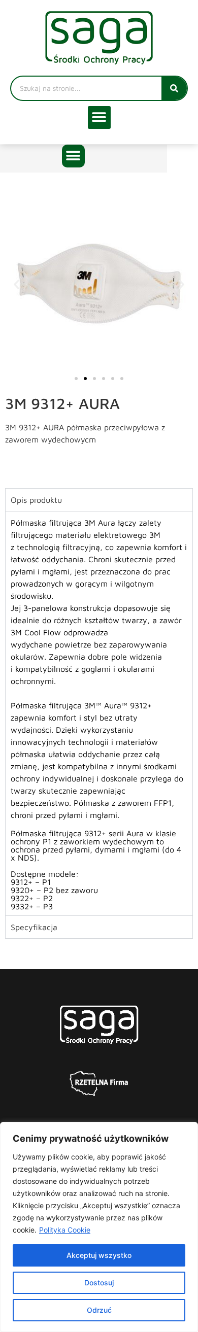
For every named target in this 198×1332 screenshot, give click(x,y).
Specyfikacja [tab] (34, 927)
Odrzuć (99, 1310)
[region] (99, 1227)
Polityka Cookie (64, 1229)
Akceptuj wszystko (99, 1255)
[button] (99, 117)
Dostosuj (99, 1282)
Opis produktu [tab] (36, 499)
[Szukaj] (174, 88)
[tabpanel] (99, 713)
